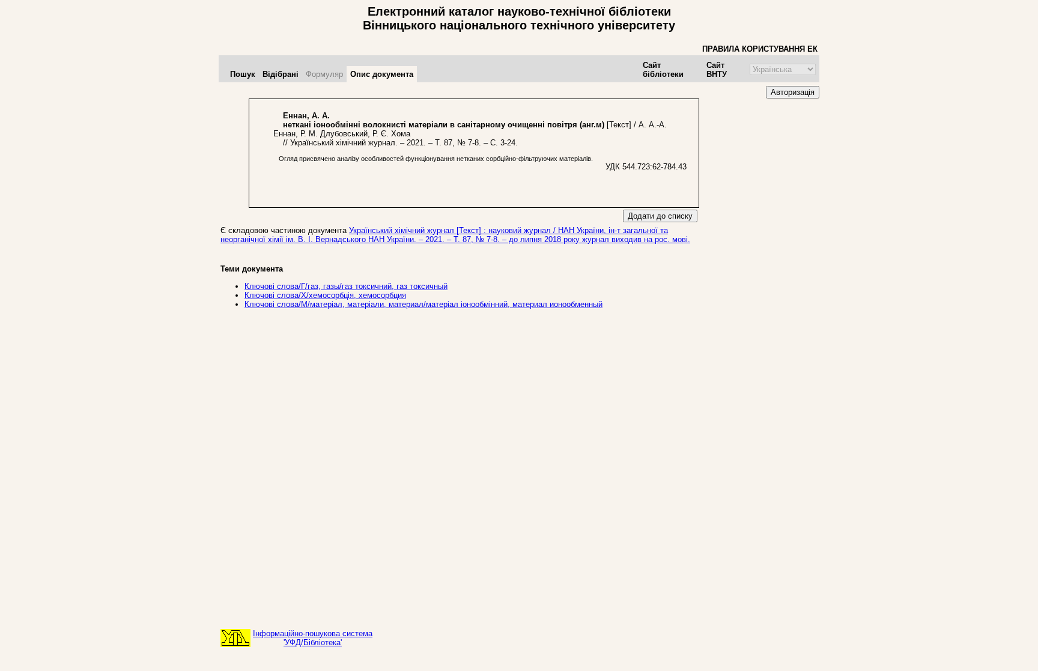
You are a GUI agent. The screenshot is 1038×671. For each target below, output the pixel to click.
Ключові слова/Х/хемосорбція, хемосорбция (325, 295)
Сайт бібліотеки (663, 70)
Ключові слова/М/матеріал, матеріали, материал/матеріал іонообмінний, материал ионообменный (423, 304)
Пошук (242, 74)
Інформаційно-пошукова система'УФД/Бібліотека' (312, 638)
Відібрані (281, 74)
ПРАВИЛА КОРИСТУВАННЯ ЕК (760, 48)
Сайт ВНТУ (716, 70)
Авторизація (793, 92)
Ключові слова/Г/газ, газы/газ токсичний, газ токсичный (346, 286)
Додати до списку (660, 215)
